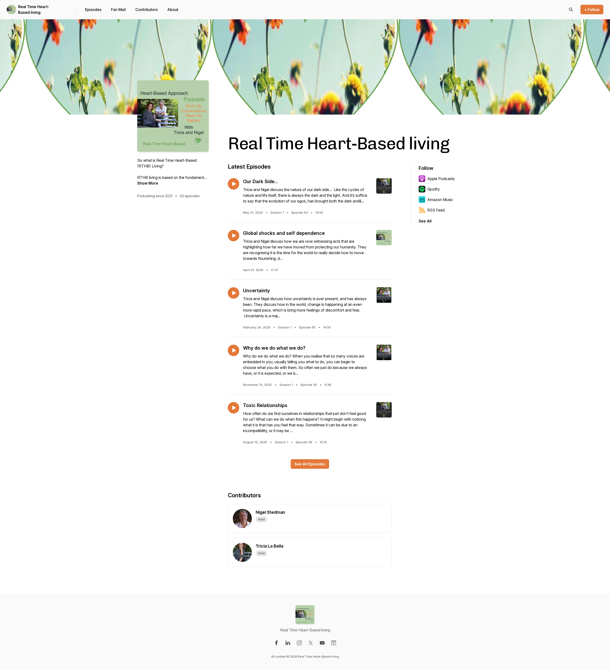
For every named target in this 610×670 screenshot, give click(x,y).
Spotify (433, 189)
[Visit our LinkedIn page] (287, 642)
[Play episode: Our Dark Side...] (233, 184)
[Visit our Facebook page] (276, 642)
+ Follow (592, 9)
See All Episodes (310, 464)
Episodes (93, 9)
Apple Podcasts (441, 178)
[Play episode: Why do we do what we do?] (233, 350)
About (172, 9)
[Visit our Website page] (333, 642)
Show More (147, 183)
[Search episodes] (571, 9)
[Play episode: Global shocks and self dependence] (233, 235)
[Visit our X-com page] (310, 642)
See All (425, 221)
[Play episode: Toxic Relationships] (233, 407)
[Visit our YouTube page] (322, 642)
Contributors (146, 9)
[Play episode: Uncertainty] (233, 293)
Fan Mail (118, 9)
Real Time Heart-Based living (33, 9)
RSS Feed (436, 210)
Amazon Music (440, 199)
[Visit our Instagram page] (299, 642)
